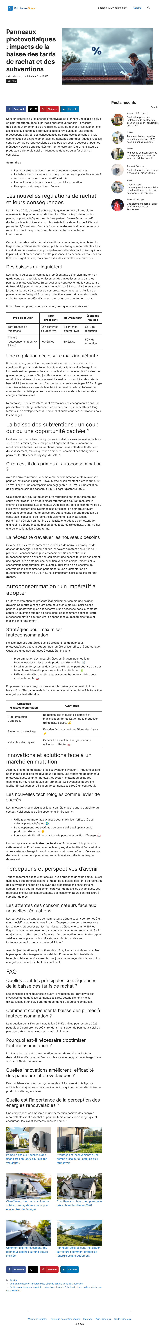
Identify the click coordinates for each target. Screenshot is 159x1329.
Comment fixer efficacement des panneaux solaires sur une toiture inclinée (27, 1251)
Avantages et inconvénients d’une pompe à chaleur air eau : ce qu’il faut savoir (78, 1158)
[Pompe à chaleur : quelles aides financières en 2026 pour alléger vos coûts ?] (28, 1140)
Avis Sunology (103, 1318)
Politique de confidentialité (65, 1318)
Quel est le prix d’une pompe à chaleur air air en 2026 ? (142, 171)
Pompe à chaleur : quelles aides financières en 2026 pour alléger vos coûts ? (26, 1158)
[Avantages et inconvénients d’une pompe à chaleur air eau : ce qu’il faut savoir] (79, 1140)
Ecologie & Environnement (112, 7)
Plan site (88, 1318)
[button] (148, 7)
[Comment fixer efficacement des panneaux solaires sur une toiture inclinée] (28, 1233)
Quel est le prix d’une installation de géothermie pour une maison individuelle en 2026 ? (143, 121)
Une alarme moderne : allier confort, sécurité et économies (142, 206)
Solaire (137, 7)
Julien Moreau (13, 76)
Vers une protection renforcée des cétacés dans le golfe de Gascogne (46, 1283)
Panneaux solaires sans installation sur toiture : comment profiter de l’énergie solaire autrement (78, 1251)
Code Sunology (122, 1318)
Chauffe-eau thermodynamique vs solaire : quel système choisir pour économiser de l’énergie (27, 1205)
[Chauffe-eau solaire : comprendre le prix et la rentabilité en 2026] (79, 1186)
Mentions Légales (37, 1318)
